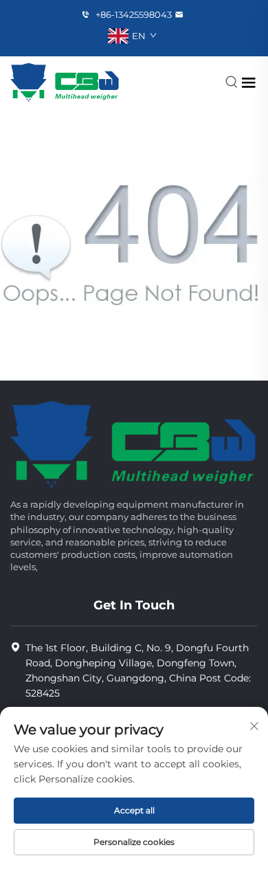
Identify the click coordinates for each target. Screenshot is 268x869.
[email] (181, 14)
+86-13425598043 (132, 14)
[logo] (65, 82)
